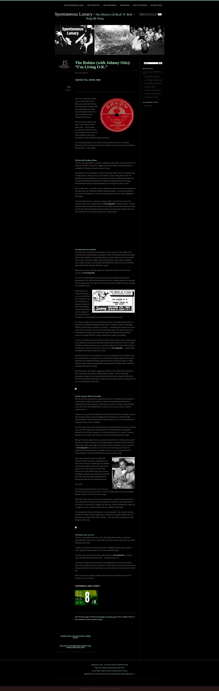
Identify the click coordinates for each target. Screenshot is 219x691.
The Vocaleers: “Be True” (151, 97)
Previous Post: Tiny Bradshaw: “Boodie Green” (75, 637)
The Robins (101, 617)
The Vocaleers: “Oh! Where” (152, 93)
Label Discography (110, 5)
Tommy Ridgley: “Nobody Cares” (153, 80)
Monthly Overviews (140, 5)
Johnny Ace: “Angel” (150, 87)
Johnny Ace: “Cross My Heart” (152, 90)
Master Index (124, 5)
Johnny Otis (112, 617)
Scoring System (156, 5)
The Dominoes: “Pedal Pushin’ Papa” (152, 72)
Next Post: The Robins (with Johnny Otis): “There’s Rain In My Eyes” (75, 646)
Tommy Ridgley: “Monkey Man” (153, 83)
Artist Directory (93, 5)
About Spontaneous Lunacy (74, 5)
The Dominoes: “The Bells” (151, 76)
